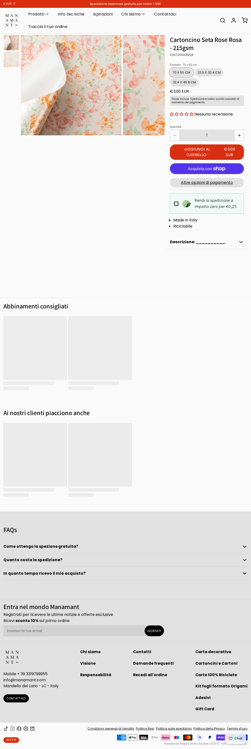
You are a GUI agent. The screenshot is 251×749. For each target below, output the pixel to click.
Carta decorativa (213, 652)
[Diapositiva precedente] (28, 84)
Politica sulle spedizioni (174, 728)
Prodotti (36, 14)
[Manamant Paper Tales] (11, 20)
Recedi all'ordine (150, 675)
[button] (181, 114)
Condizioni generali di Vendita (111, 728)
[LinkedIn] (32, 728)
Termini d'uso (237, 728)
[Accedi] (232, 20)
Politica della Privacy (209, 728)
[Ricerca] (221, 20)
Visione (88, 663)
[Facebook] (19, 728)
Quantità (175, 127)
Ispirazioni (103, 14)
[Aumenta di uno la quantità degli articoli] (239, 135)
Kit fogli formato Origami (221, 686)
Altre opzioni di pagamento (207, 182)
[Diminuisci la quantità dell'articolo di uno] (174, 135)
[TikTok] (5, 728)
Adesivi (203, 697)
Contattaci (165, 14)
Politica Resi (145, 728)
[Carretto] (243, 20)
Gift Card (204, 709)
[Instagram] (12, 728)
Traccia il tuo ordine (47, 26)
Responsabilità (95, 675)
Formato (183, 65)
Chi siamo (131, 14)
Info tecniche (71, 14)
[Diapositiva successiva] (158, 84)
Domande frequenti (153, 663)
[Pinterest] (25, 728)
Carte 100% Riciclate (216, 675)
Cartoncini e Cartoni (216, 663)
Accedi (11, 740)
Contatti (142, 652)
